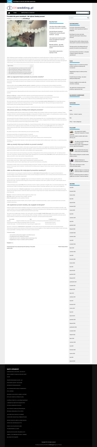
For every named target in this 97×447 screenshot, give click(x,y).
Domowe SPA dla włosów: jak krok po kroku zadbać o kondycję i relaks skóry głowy (16, 374)
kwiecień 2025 (72, 206)
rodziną (16, 135)
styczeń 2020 (72, 361)
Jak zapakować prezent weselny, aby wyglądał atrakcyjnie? (20, 73)
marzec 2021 (72, 308)
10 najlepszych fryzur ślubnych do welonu (19, 236)
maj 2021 (71, 300)
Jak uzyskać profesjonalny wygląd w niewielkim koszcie (22, 234)
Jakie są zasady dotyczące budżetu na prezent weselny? (20, 70)
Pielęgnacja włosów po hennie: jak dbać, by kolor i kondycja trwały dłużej (17, 395)
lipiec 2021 (72, 293)
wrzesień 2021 (73, 285)
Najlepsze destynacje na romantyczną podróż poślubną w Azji (79, 161)
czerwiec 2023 (73, 236)
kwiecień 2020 (72, 349)
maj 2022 (71, 255)
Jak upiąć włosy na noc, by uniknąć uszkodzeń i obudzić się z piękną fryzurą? (17, 416)
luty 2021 (71, 312)
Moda (71, 110)
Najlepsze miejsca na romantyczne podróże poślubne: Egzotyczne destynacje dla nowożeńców (79, 66)
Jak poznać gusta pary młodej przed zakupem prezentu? (20, 69)
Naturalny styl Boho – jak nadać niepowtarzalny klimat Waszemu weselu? (56, 46)
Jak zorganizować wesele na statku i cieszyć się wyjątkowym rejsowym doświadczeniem (57, 39)
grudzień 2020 (72, 319)
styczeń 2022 (72, 270)
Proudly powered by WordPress (41, 444)
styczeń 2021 (72, 315)
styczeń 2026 (72, 202)
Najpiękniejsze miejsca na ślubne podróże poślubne (21, 239)
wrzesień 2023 (73, 232)
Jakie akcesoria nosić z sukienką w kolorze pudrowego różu (23, 238)
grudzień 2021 (72, 274)
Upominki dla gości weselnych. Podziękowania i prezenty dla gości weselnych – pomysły (57, 33)
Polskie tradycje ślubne (63, 246)
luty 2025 (71, 213)
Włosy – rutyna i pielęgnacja (75, 121)
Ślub (12, 242)
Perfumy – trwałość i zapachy (76, 114)
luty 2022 (71, 266)
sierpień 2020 (72, 334)
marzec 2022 (72, 262)
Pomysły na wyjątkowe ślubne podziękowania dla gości (14, 427)
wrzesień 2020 (73, 330)
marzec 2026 (72, 195)
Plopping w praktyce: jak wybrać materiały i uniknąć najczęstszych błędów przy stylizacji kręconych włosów (17, 403)
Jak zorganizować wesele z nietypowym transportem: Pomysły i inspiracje (79, 133)
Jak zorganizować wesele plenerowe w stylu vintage (16, 390)
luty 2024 (71, 221)
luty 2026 (71, 198)
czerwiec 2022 (73, 251)
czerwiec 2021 (73, 296)
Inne (70, 106)
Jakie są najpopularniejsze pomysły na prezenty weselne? (20, 67)
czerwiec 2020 (73, 342)
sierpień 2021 (72, 289)
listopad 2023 (72, 229)
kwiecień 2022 (72, 259)
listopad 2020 (72, 323)
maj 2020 (71, 345)
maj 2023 (71, 240)
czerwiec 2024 (73, 217)
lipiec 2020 (72, 338)
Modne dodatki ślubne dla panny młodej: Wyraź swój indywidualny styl (79, 151)
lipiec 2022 (72, 247)
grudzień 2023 (72, 225)
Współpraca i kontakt (28, 12)
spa (55, 178)
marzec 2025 (72, 210)
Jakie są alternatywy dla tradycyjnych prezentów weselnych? (20, 72)
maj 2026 (71, 187)
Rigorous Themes (58, 444)
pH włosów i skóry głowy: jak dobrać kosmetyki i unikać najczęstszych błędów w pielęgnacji (79, 29)
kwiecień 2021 (72, 304)
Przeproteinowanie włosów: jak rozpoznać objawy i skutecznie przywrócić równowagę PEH (15, 383)
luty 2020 (71, 357)
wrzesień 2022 (73, 244)
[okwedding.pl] (9, 13)
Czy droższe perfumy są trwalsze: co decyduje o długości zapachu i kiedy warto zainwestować (79, 53)
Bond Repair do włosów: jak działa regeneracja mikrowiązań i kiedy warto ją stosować (33, 1)
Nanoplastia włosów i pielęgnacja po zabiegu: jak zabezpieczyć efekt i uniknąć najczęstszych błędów (17, 434)
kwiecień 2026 (72, 191)
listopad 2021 (72, 278)
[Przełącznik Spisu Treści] (30, 66)
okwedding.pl (26, 18)
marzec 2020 (72, 353)
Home (15, 12)
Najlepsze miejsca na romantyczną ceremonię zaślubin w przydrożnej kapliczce (79, 171)
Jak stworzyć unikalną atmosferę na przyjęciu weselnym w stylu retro (16, 410)
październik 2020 (73, 327)
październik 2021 (73, 281)
